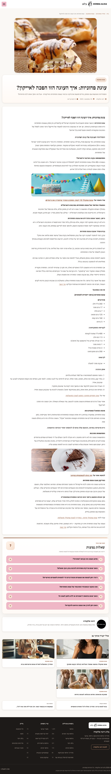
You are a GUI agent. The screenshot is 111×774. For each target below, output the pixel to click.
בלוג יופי (62, 743)
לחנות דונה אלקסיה (100, 747)
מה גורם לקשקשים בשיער (81, 475)
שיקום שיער (37, 757)
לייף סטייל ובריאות (37, 738)
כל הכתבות (19, 729)
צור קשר (62, 284)
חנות (21, 734)
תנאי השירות (19, 748)
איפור (62, 729)
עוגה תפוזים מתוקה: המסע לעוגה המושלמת (82, 395)
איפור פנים (37, 748)
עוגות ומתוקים (90, 14)
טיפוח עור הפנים (62, 734)
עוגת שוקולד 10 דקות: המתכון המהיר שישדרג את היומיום (69, 200)
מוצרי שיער (37, 729)
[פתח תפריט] (4, 4)
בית (108, 14)
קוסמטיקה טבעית (37, 753)
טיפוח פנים (62, 748)
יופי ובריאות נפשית (37, 734)
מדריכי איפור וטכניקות (62, 753)
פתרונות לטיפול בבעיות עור (62, 757)
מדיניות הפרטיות (17, 743)
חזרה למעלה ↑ (5, 769)
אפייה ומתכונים (100, 14)
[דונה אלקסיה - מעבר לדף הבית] (95, 4)
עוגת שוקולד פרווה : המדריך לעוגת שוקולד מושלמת (77, 517)
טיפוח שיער (62, 738)
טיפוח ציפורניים (37, 743)
